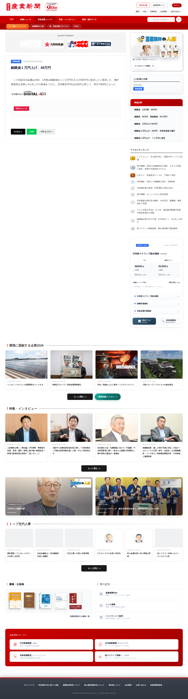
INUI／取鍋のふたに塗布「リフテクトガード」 (116, 385)
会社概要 (128, 685)
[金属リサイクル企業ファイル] (45, 600)
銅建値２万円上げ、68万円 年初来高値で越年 (154, 131)
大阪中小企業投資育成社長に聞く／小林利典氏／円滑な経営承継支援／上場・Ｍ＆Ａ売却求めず (71, 451)
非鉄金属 (138, 88)
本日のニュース (21, 108)
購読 (137, 11)
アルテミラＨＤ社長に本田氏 (109, 553)
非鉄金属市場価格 (144, 311)
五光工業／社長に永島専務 (78, 553)
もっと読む (79, 397)
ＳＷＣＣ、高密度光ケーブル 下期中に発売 (156, 175)
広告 (144, 11)
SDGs (76, 26)
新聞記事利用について (71, 685)
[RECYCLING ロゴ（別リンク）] (170, 483)
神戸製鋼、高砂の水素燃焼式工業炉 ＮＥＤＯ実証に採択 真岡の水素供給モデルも (159, 167)
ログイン (177, 5)
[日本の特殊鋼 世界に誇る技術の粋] (60, 600)
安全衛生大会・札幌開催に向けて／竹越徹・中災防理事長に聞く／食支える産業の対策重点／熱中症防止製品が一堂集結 (116, 451)
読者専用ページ (159, 5)
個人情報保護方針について (94, 685)
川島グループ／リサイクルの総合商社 (158, 385)
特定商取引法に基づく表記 (49, 685)
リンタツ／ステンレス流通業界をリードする (25, 385)
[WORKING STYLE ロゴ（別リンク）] (80, 483)
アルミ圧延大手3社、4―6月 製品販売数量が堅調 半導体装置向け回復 (160, 211)
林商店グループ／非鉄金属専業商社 (66, 385)
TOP (12, 19)
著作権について (115, 685)
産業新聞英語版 (156, 685)
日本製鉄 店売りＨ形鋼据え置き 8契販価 (156, 181)
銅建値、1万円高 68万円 (145, 109)
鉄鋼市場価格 (142, 304)
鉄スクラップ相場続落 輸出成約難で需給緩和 (157, 228)
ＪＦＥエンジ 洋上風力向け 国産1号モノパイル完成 (159, 158)
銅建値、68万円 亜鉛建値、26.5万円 (150, 116)
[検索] (179, 19)
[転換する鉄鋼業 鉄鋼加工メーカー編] (30, 600)
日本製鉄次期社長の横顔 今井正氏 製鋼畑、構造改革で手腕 (159, 202)
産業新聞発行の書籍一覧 (80, 616)
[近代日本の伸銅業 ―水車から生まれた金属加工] (76, 600)
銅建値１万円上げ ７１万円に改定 (149, 138)
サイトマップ (29, 685)
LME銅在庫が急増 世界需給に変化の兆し (155, 188)
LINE (31, 132)
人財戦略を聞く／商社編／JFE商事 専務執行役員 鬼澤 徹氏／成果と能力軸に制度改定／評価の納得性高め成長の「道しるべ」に (26, 451)
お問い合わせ (175, 11)
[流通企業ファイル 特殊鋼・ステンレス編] (15, 600)
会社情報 (164, 11)
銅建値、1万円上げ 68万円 (145, 124)
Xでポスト (18, 132)
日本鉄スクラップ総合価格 (147, 296)
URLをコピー (46, 131)
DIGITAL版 (143, 5)
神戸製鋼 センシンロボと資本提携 (152, 194)
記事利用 (153, 11)
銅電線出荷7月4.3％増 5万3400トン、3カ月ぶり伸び (159, 220)
